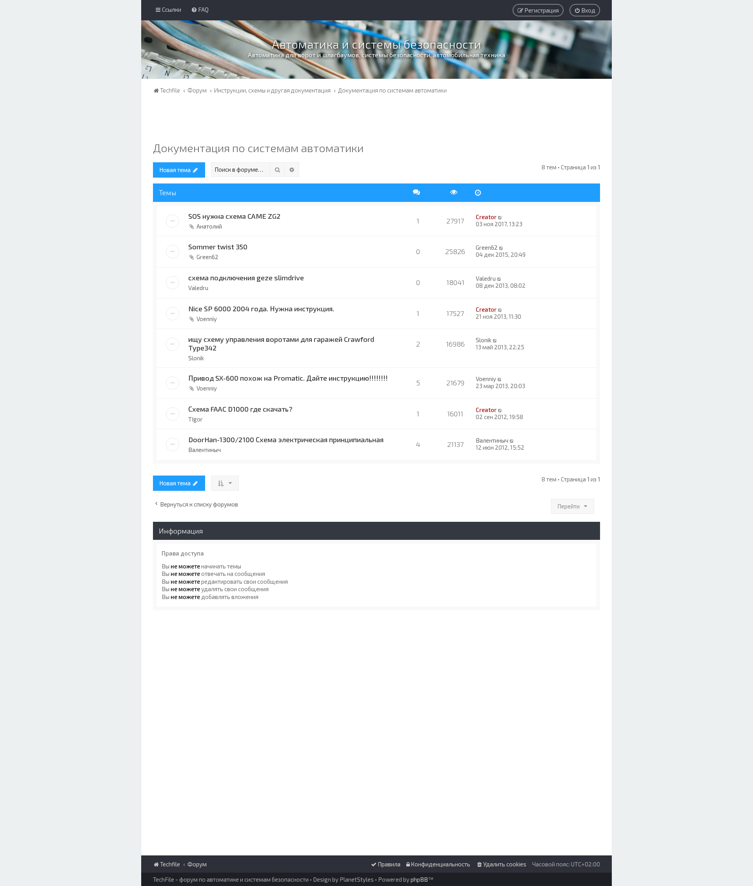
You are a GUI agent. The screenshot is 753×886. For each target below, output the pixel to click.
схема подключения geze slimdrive (246, 277)
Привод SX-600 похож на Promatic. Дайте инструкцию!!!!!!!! (288, 378)
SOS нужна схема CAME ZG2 (234, 216)
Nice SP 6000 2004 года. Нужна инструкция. (261, 308)
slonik (196, 357)
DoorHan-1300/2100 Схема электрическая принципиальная (286, 439)
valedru (198, 287)
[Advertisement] (376, 119)
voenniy (206, 318)
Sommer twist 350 (217, 246)
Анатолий (209, 226)
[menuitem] (200, 9)
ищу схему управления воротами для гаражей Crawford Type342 (281, 343)
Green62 (207, 256)
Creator (486, 216)
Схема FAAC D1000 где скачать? (240, 409)
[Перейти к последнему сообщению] (500, 216)
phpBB (419, 879)
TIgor (195, 419)
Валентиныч (204, 449)
